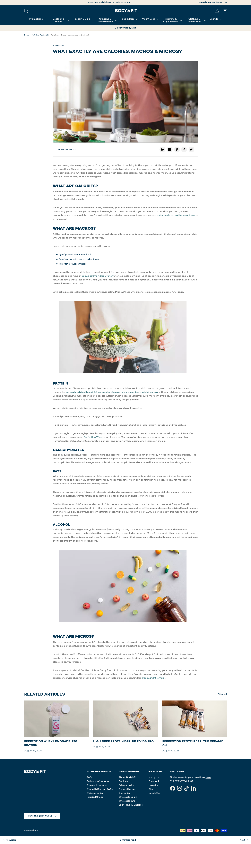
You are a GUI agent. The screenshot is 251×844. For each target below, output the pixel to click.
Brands (214, 19)
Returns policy (95, 793)
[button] (225, 10)
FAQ (89, 777)
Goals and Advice (58, 20)
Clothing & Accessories (194, 20)
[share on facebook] (184, 149)
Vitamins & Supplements (170, 20)
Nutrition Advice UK (40, 35)
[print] (162, 149)
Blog (151, 789)
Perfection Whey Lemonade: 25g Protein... (50, 743)
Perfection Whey (93, 437)
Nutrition (58, 45)
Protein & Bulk (82, 19)
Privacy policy (127, 785)
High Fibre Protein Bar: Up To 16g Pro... (124, 741)
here (208, 777)
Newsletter (154, 793)
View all (222, 694)
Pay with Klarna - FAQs (100, 789)
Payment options (96, 785)
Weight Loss (148, 19)
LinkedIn (153, 785)
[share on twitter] (191, 149)
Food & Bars (127, 19)
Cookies (123, 781)
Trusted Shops (95, 797)
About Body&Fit (128, 777)
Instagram (154, 777)
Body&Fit (34, 830)
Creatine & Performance (105, 20)
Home (26, 35)
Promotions (36, 19)
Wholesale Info (127, 801)
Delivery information (98, 781)
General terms (127, 789)
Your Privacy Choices (131, 804)
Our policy (124, 793)
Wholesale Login (128, 797)
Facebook (153, 781)
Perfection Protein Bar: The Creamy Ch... (192, 743)
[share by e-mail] (170, 149)
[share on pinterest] (177, 149)
